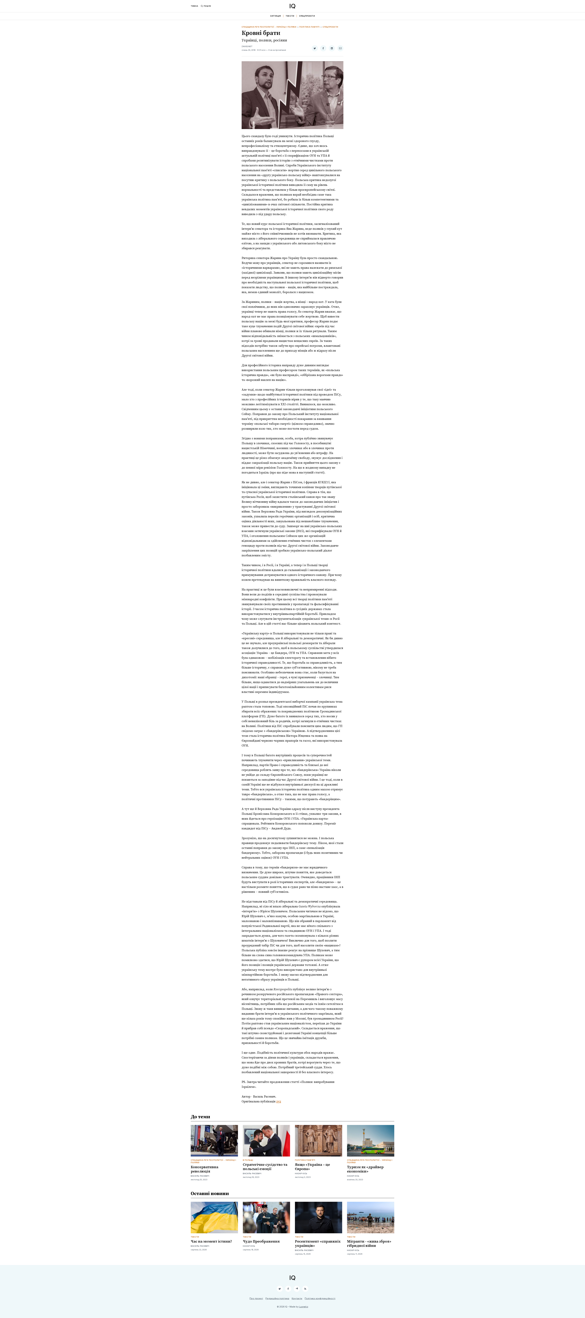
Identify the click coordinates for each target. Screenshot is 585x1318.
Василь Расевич (200, 1176)
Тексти (290, 16)
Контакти (297, 1298)
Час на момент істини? (211, 1241)
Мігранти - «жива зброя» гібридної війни (369, 1243)
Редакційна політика (277, 1298)
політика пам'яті (309, 27)
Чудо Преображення (261, 1241)
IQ (292, 6)
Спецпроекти (307, 16)
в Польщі (248, 1160)
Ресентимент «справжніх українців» (318, 1243)
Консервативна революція (204, 1169)
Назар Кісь (301, 1173)
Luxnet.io (303, 1306)
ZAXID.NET (247, 46)
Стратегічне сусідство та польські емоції (265, 1166)
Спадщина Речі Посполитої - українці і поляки (269, 27)
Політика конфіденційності (320, 1298)
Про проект (256, 1298)
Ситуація (275, 16)
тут (278, 1101)
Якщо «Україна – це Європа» (312, 1166)
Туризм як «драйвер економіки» (365, 1169)
